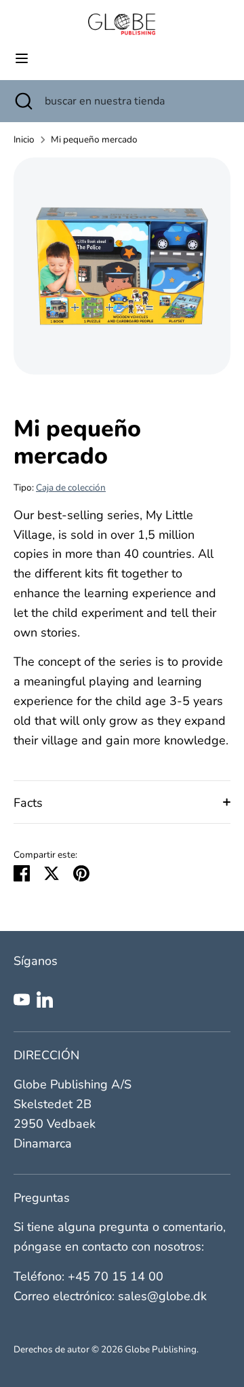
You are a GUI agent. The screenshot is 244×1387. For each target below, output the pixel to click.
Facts (28, 803)
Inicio (24, 139)
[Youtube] (22, 999)
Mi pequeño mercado (94, 139)
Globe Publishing (161, 1349)
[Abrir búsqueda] (22, 101)
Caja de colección (71, 487)
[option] (122, 266)
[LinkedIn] (45, 999)
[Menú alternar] (21, 59)
